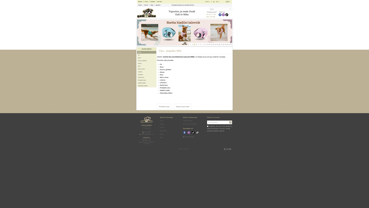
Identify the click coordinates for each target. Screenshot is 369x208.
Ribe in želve (141, 69)
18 (223, 44)
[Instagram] (223, 14)
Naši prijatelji (163, 131)
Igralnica (158, 5)
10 (208, 44)
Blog (152, 5)
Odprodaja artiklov (143, 85)
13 (213, 44)
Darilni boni (141, 77)
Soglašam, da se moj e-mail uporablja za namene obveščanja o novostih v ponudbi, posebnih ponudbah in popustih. (219, 129)
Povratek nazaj (164, 106)
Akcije (140, 5)
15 (217, 44)
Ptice (139, 66)
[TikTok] (227, 14)
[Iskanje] (230, 9)
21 (229, 44)
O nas (146, 1)
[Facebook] (220, 14)
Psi (139, 55)
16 (219, 44)
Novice (146, 5)
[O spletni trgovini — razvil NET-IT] (227, 149)
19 (225, 44)
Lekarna (140, 72)
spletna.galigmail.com (147, 134)
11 (210, 44)
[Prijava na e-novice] (230, 122)
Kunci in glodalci (142, 60)
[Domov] (146, 13)
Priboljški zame (142, 80)
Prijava (207, 1)
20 (227, 44)
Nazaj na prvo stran (182, 106)
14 (215, 44)
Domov (140, 1)
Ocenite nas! (189, 137)
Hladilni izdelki (142, 83)
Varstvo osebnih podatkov (190, 124)
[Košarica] (221, 1)
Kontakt (152, 1)
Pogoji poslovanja (187, 120)
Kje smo (159, 1)
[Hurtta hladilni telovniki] (184, 32)
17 (221, 44)
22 (231, 44)
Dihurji (139, 63)
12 (211, 44)
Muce (139, 58)
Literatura (140, 74)
